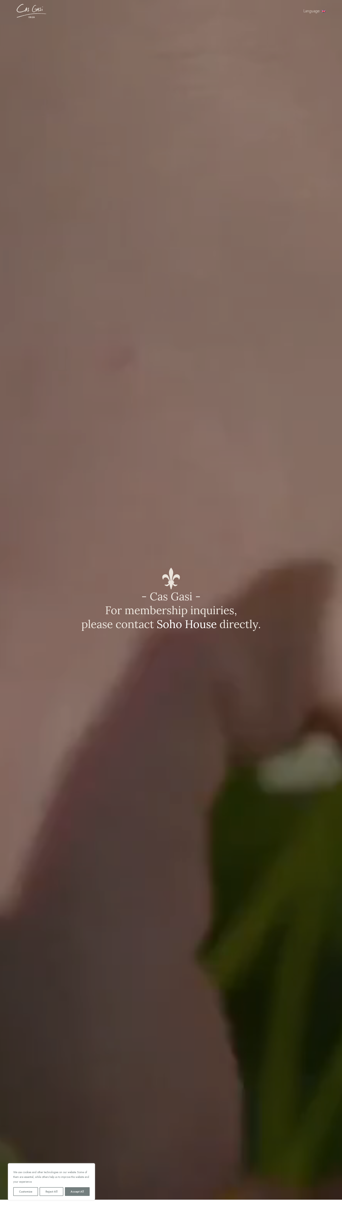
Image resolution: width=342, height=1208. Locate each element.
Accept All (77, 1192)
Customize (25, 1192)
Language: (312, 11)
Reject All (52, 1192)
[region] (51, 1181)
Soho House (187, 624)
